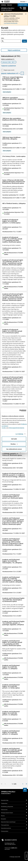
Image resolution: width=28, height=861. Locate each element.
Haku (2, 38)
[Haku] (21, 8)
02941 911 (14, 848)
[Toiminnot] (22, 73)
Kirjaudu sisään (23, 5)
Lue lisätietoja (19, 434)
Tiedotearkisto (4, 803)
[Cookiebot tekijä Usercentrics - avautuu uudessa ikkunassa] (19, 411)
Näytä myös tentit (9, 70)
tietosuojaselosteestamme (16, 428)
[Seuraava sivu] (22, 784)
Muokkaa (13, 444)
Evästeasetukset (4, 831)
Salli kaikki (14, 439)
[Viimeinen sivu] (26, 784)
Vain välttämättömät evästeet (14, 449)
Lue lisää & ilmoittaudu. (11, 23)
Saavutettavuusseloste (6, 828)
